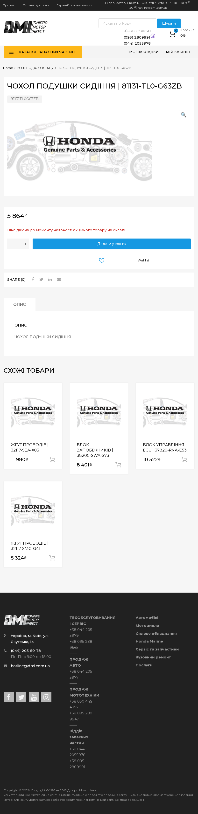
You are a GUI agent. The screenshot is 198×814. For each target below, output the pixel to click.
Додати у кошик (111, 244)
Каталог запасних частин (47, 52)
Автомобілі (147, 617)
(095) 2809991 (135, 37)
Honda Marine (149, 641)
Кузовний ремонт (153, 657)
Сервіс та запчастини (157, 649)
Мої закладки (144, 52)
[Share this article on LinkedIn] (49, 279)
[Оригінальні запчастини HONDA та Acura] (26, 31)
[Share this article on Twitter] (41, 279)
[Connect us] (9, 697)
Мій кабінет (178, 52)
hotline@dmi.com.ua (153, 7)
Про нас (9, 5)
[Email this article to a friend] (58, 279)
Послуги (144, 665)
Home (8, 68)
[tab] (19, 304)
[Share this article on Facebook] (32, 279)
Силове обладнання (156, 633)
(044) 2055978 (135, 43)
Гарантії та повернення (74, 5)
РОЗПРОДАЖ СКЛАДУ (35, 68)
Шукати (169, 23)
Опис (19, 304)
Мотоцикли (147, 625)
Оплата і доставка (36, 5)
